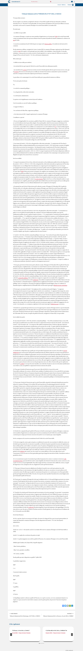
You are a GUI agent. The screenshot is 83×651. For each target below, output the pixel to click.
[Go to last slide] (11, 634)
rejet (19, 51)
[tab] (39, 643)
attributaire (35, 279)
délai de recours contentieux (60, 285)
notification (31, 507)
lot (55, 126)
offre (56, 36)
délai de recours (54, 304)
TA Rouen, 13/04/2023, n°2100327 (21, 630)
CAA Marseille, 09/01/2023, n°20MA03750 (56, 630)
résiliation (22, 451)
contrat (24, 70)
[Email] (68, 606)
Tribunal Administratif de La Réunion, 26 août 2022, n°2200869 (58, 615)
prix (14, 40)
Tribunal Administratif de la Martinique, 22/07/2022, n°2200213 (25, 615)
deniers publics (48, 44)
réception (16, 71)
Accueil (59, 4)
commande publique (23, 278)
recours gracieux (39, 179)
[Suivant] (72, 634)
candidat (22, 363)
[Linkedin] (74, 1)
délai (22, 171)
